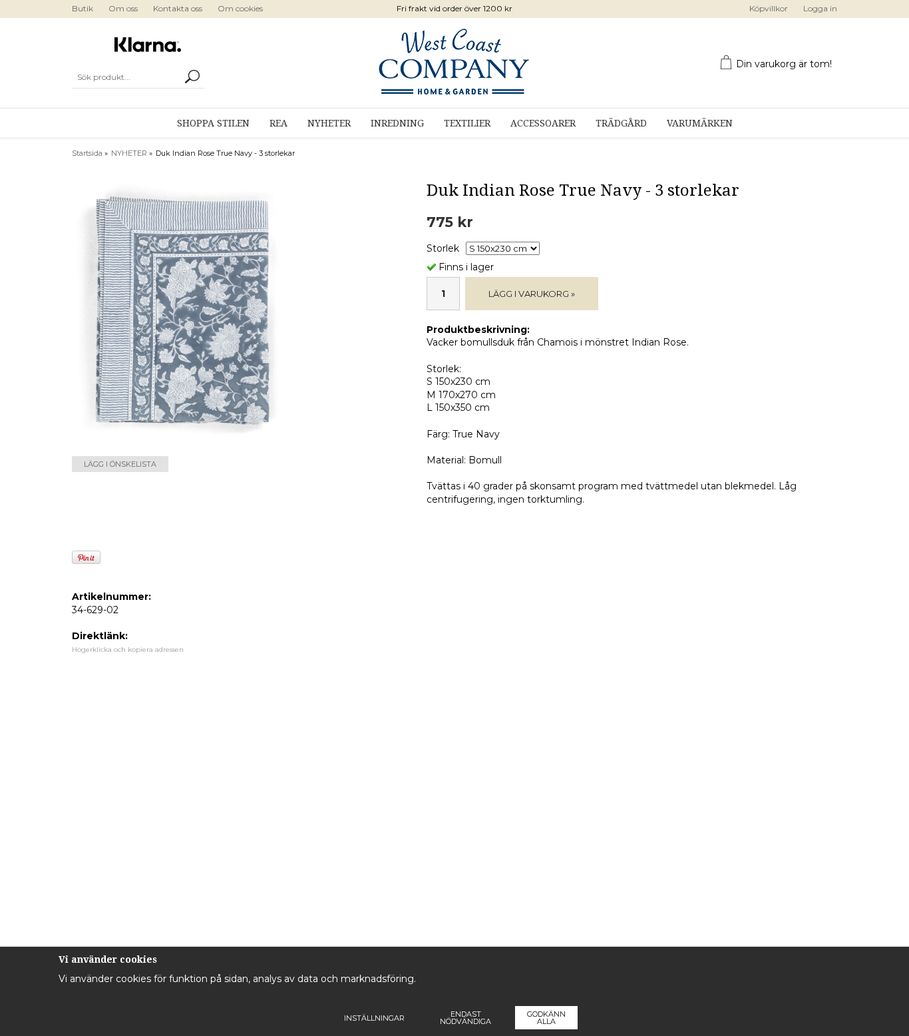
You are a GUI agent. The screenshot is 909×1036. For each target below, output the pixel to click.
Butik (82, 8)
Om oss (123, 8)
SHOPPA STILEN (213, 123)
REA (278, 123)
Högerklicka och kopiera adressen (128, 649)
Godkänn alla (546, 1017)
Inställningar (374, 1018)
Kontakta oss (177, 8)
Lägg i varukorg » (531, 293)
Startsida (87, 153)
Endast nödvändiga (465, 1017)
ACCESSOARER (543, 123)
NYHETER (329, 123)
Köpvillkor (768, 8)
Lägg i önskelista (120, 464)
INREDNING (397, 123)
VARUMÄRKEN (700, 123)
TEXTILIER (467, 123)
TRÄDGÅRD (621, 123)
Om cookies (240, 8)
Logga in (820, 8)
